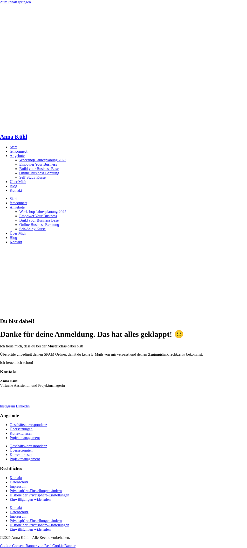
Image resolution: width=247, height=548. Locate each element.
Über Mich (18, 182)
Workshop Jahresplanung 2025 (42, 160)
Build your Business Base (39, 169)
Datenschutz (19, 482)
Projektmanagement (25, 438)
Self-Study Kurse (32, 177)
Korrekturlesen (21, 433)
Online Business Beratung (39, 173)
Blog (13, 186)
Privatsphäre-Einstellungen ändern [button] (36, 491)
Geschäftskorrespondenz (28, 425)
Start (13, 147)
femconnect (18, 151)
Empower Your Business (38, 164)
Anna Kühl (13, 137)
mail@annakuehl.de (15, 394)
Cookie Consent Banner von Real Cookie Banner (37, 546)
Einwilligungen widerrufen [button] (30, 499)
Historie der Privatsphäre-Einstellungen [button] (39, 495)
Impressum (18, 486)
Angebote (17, 156)
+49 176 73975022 (14, 398)
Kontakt (16, 190)
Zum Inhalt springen (15, 2)
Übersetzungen (21, 429)
